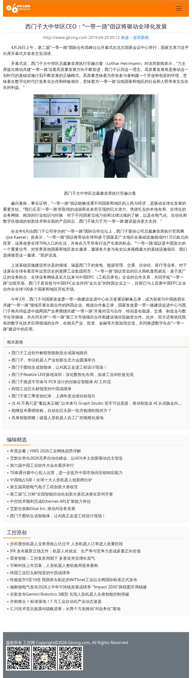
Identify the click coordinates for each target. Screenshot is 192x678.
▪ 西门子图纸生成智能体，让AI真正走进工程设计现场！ (57, 367)
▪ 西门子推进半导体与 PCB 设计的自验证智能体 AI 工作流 (59, 381)
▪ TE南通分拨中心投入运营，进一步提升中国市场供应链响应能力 (64, 472)
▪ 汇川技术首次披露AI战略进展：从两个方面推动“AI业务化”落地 (63, 608)
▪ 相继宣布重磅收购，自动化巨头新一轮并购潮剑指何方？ (60, 410)
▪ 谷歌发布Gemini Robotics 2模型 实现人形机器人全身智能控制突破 (68, 594)
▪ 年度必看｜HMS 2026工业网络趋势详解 (44, 451)
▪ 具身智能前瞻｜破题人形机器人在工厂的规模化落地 (56, 417)
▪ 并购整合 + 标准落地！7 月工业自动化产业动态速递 (54, 601)
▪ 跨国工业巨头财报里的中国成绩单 (40, 388)
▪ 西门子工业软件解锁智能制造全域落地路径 (48, 352)
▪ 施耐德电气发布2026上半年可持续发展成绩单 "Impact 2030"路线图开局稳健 (77, 587)
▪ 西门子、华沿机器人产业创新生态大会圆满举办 (52, 360)
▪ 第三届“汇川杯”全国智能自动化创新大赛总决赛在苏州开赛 (60, 494)
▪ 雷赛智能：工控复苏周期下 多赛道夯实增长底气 (51, 558)
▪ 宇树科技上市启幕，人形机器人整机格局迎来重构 (52, 565)
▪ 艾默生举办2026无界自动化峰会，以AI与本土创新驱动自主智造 (65, 458)
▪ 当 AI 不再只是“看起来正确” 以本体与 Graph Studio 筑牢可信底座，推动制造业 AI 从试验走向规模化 (97, 403)
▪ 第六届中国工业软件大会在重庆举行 (40, 465)
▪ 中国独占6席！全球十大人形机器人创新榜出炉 (49, 480)
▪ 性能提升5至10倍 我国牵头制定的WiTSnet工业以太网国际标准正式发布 (72, 579)
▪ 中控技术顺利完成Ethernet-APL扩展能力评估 (49, 501)
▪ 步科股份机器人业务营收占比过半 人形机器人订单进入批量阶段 (65, 543)
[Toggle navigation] (179, 8)
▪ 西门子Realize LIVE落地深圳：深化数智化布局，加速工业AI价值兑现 (71, 374)
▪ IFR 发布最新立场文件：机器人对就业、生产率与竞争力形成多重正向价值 (74, 551)
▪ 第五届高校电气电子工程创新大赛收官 (42, 487)
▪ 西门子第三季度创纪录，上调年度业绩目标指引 (52, 396)
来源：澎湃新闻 (135, 37)
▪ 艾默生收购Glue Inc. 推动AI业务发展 (41, 508)
